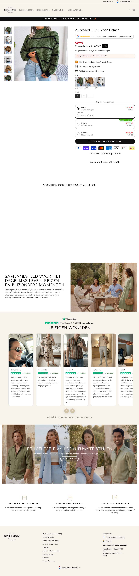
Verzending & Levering (51, 541)
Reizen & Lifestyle (74, 10)
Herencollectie (42, 10)
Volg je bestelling (48, 537)
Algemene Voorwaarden (51, 551)
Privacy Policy (48, 554)
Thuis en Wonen (58, 10)
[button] (105, 108)
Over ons (46, 547)
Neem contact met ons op (115, 537)
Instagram (108, 541)
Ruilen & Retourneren (50, 544)
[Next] (72, 410)
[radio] (80, 83)
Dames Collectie (25, 10)
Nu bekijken (69, 458)
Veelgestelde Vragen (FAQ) (52, 534)
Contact (46, 557)
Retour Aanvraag (49, 561)
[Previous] (66, 410)
